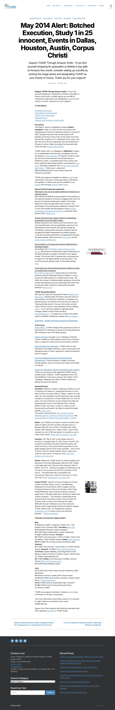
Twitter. (65, 185)
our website (72, 316)
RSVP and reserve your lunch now (56, 478)
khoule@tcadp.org (42, 314)
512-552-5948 (16, 664)
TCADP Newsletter (79, 18)
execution (58, 18)
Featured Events (41, 118)
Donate (101, 5)
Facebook (55, 185)
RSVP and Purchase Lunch (51, 561)
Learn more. (46, 411)
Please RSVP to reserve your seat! (63, 435)
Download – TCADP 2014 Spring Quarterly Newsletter (56, 321)
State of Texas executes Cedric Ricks (73, 692)
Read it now (47, 287)
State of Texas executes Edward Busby (74, 671)
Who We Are (56, 5)
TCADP (70, 99)
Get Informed (80, 5)
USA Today (66, 237)
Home (49, 5)
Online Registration (48, 580)
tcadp (53, 83)
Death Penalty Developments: (47, 346)
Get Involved (92, 5)
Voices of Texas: (41, 337)
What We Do (68, 5)
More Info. (71, 527)
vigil (70, 177)
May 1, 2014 (63, 83)
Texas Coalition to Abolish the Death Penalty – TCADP (55, 418)
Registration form (41, 511)
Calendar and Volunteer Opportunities (49, 120)
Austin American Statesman (45, 240)
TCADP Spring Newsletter (45, 115)
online (37, 309)
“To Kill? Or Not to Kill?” (46, 273)
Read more (50, 213)
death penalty (48, 18)
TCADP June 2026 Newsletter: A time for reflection (78, 667)
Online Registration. (51, 514)
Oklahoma (67, 18)
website (38, 185)
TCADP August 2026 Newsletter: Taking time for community (82, 657)
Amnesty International (55, 147)
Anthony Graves (35, 18)
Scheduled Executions (43, 111)
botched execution (50, 156)
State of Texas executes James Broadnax (75, 682)
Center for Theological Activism (62, 415)
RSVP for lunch (74, 539)
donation (51, 611)
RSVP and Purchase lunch (66, 549)
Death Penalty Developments (46, 113)
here (36, 264)
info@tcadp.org (16, 667)
